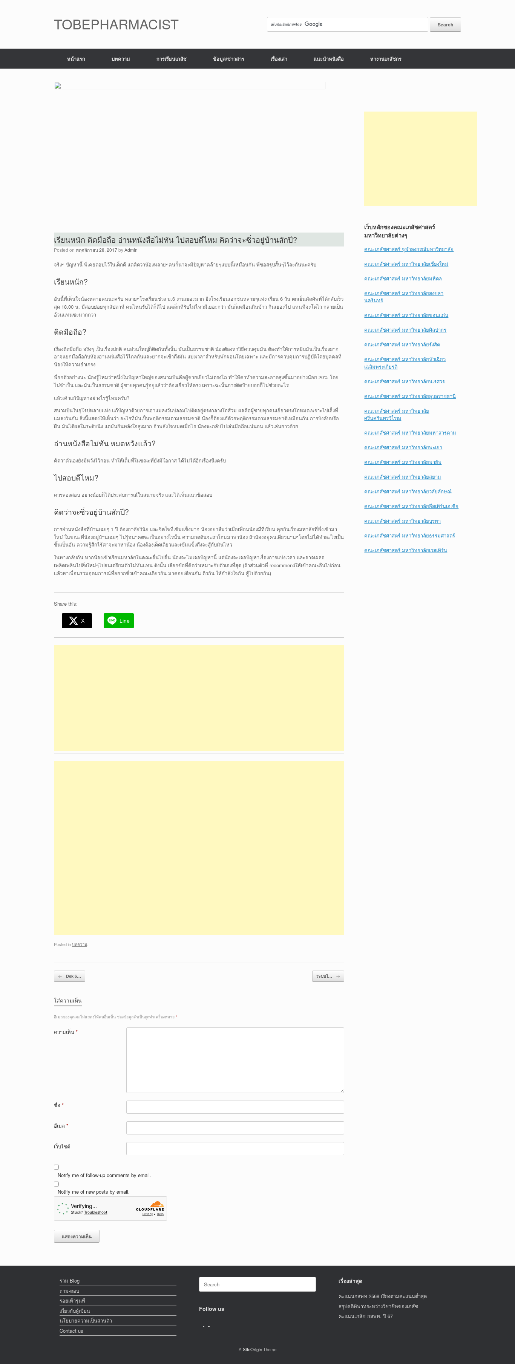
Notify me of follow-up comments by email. (104, 1175)
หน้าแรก (76, 58)
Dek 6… (69, 976)
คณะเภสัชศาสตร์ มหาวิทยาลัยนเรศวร (404, 381)
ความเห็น (66, 1031)
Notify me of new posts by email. (94, 1191)
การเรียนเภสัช (171, 58)
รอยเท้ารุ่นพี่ (72, 1300)
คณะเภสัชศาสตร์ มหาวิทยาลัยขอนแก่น (406, 314)
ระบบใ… (328, 976)
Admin (131, 249)
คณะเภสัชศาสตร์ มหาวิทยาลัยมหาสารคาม (410, 432)
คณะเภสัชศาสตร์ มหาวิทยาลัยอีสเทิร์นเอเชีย (411, 506)
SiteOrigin (252, 1349)
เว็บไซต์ (62, 1146)
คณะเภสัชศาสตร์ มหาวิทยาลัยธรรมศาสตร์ (409, 535)
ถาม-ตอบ (69, 1290)
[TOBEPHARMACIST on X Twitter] (207, 1323)
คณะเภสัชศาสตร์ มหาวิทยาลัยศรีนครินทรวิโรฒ (396, 414)
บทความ (121, 58)
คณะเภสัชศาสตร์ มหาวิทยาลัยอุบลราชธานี (410, 396)
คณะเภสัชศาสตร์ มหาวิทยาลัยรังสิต (402, 344)
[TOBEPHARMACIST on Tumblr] (211, 1323)
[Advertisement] (199, 698)
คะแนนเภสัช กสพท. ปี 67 (366, 1316)
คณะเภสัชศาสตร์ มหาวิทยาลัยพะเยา (403, 447)
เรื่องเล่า (279, 58)
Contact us (71, 1330)
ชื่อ (59, 1104)
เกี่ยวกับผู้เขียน (75, 1310)
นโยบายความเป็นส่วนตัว (86, 1320)
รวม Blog (70, 1280)
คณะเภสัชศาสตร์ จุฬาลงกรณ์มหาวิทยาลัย (409, 249)
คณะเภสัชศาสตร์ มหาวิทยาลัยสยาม (402, 476)
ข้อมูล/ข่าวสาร (228, 58)
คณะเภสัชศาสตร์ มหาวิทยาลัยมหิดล (403, 278)
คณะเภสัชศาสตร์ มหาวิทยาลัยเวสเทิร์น (405, 550)
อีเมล (61, 1125)
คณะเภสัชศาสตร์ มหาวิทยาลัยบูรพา (402, 520)
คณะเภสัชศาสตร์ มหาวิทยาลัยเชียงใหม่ (406, 263)
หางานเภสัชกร (386, 58)
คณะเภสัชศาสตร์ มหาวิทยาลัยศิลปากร (405, 329)
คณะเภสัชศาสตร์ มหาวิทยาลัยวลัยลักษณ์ (408, 491)
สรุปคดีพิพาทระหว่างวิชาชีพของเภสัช (378, 1306)
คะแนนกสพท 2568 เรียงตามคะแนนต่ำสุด (383, 1296)
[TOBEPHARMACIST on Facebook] (201, 1323)
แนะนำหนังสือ (329, 58)
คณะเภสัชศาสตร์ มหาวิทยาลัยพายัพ (402, 461)
